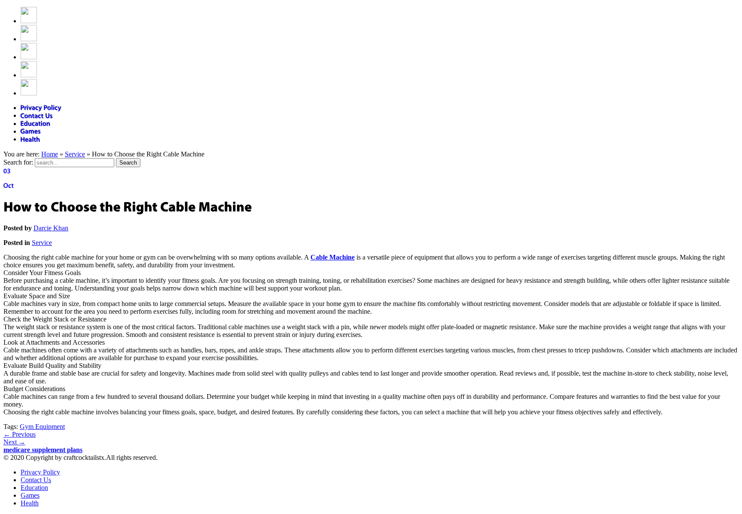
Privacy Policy (40, 472)
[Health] (30, 139)
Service (75, 154)
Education (34, 487)
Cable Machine (332, 257)
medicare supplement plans (42, 449)
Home (49, 154)
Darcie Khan (50, 228)
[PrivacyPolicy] (41, 107)
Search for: (18, 162)
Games (30, 495)
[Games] (31, 131)
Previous (19, 434)
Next (14, 442)
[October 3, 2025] (371, 178)
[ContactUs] (37, 115)
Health (30, 503)
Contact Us (36, 479)
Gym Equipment (42, 426)
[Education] (36, 123)
